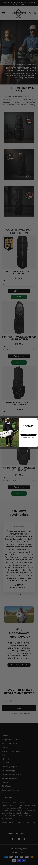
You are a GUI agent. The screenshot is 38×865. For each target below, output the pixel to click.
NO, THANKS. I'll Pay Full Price (28, 437)
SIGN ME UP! (28, 434)
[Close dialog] (37, 419)
